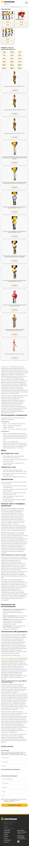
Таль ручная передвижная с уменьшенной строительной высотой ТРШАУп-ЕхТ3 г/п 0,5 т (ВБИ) (14, 157)
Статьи (5, 838)
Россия (7, 22)
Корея (7, 24)
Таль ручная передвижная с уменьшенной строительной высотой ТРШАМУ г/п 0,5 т (14, 183)
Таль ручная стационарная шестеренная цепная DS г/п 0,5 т (14, 305)
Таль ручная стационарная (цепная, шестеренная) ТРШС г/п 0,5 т (14, 330)
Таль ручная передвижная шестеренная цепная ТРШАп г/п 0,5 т (14, 281)
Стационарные (6, 19)
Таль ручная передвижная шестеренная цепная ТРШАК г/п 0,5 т (14, 232)
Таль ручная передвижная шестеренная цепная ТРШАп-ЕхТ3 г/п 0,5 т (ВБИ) (14, 256)
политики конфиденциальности (11, 801)
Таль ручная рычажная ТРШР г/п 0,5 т (14, 133)
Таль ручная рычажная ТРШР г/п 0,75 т (14, 109)
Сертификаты (7, 840)
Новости (6, 836)
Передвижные (19, 19)
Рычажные (5, 36)
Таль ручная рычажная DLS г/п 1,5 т (14, 354)
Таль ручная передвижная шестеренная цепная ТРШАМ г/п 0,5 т (14, 207)
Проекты (6, 834)
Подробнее (14, 90)
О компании (7, 830)
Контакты (6, 842)
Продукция (7, 832)
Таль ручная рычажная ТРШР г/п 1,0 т (14, 86)
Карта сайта (6, 825)
